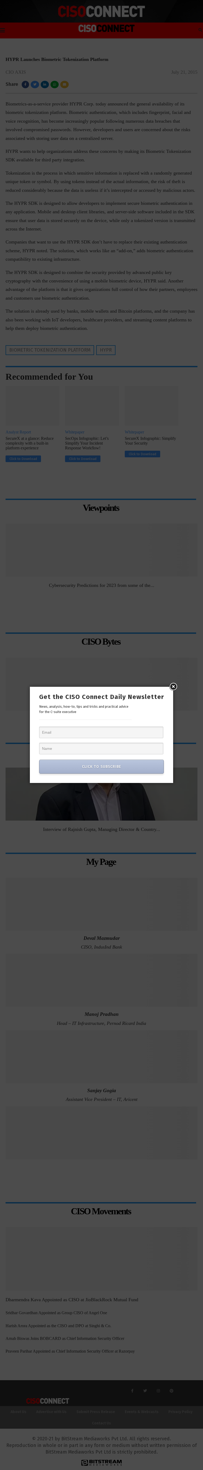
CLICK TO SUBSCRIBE (101, 766)
